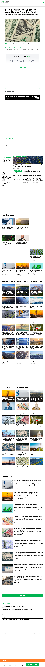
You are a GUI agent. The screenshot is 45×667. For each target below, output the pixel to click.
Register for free (22, 67)
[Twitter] (22, 631)
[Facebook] (20, 631)
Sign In (28, 65)
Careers (22, 633)
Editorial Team (10, 633)
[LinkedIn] (24, 631)
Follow (6, 43)
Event (10, 5)
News (2, 5)
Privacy (38, 633)
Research (6, 5)
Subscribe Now (32, 664)
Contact (17, 633)
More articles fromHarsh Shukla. (14, 81)
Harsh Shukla (12, 18)
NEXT (38, 88)
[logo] (4, 2)
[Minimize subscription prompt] (43, 664)
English (7, 1)
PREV (7, 88)
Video (13, 5)
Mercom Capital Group (30, 633)
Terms (42, 633)
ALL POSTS (22, 88)
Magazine (17, 5)
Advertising (3, 633)
